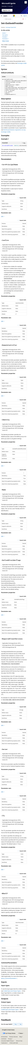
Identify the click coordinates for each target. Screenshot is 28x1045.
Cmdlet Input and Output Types (11, 991)
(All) (2, 216)
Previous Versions (13, 1036)
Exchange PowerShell (11, 27)
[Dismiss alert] (26, 2)
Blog (20, 1036)
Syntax (3, 33)
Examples (4, 37)
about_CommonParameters (8, 978)
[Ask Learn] (23, 19)
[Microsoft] (14, 16)
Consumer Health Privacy (7, 1041)
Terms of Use (19, 1041)
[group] (14, 87)
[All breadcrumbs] (2, 19)
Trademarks (4, 1043)
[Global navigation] (1, 15)
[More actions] (25, 19)
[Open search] (21, 15)
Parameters (5, 38)
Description (5, 35)
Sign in (25, 15)
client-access (8, 19)
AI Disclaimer (4, 1036)
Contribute (3, 1038)
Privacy (9, 1038)
